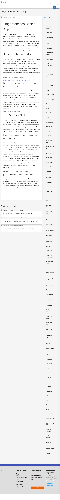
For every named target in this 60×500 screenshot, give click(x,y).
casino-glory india (49, 236)
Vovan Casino (50, 448)
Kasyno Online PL (50, 279)
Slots (47, 405)
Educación (49, 250)
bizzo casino (49, 187)
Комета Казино (48, 454)
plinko (47, 373)
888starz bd (49, 122)
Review (48, 395)
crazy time (49, 241)
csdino (48, 246)
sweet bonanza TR (50, 424)
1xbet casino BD (49, 75)
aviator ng (49, 162)
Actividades (49, 126)
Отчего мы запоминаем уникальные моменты (18, 229)
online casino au (49, 330)
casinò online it (50, 224)
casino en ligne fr (50, 206)
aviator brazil (49, 136)
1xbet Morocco (50, 99)
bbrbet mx (49, 182)
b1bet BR (48, 167)
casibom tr (49, 196)
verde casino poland (49, 436)
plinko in (48, 377)
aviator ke (49, 153)
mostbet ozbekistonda (50, 300)
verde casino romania (49, 443)
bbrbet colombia (48, 177)
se (47, 400)
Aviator (48, 131)
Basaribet (48, 171)
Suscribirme (37, 488)
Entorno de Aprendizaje (49, 256)
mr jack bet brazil (49, 317)
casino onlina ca (49, 212)
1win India (49, 48)
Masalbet (48, 290)
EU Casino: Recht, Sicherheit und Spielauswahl (17, 214)
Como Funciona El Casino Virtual (11, 111)
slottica (48, 409)
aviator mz (49, 157)
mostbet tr (49, 305)
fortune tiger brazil (49, 262)
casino (48, 200)
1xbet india (49, 81)
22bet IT (48, 117)
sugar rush (49, 414)
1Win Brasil (49, 32)
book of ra (49, 191)
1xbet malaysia (50, 94)
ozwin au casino (48, 342)
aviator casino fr (50, 147)
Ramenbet (49, 391)
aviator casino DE (50, 141)
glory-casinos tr (50, 273)
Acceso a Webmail (48, 497)
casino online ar (49, 218)
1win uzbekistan (49, 64)
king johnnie (49, 285)
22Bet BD (48, 113)
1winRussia (49, 70)
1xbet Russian (50, 104)
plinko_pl (48, 382)
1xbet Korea (49, 85)
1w (47, 21)
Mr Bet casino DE (50, 311)
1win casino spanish (49, 38)
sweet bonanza (50, 418)
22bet (47, 108)
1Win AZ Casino (48, 27)
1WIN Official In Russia (50, 53)
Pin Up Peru (49, 363)
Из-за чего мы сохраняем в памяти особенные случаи (21, 221)
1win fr (48, 43)
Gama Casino (49, 268)
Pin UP (48, 354)
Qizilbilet (48, 386)
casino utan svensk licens (50, 229)
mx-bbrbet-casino (49, 323)
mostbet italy (49, 294)
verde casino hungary (49, 430)
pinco (47, 368)
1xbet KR (48, 90)
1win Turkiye (49, 59)
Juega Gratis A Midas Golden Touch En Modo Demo (16, 80)
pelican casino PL (50, 349)
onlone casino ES (50, 336)
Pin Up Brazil (49, 359)
